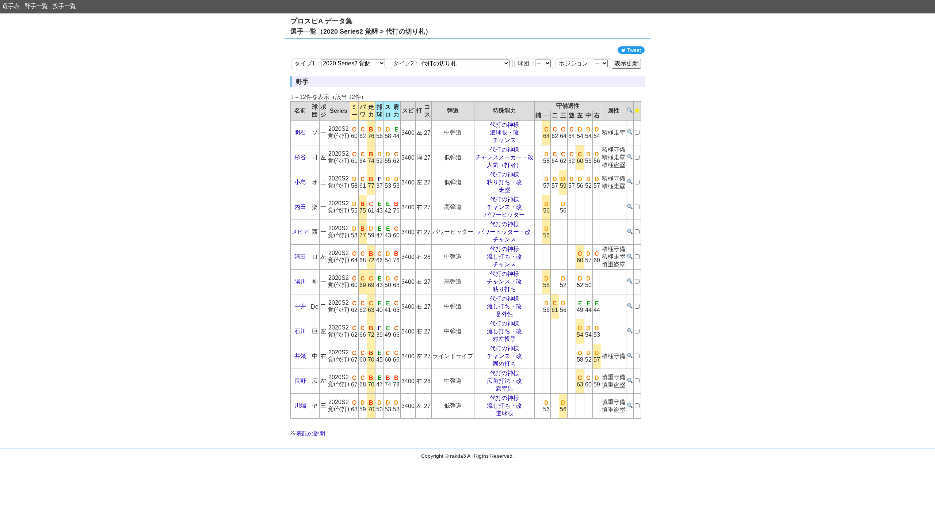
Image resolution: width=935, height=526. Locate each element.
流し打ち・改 (504, 257)
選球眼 (504, 413)
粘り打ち (504, 289)
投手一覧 (64, 6)
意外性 (504, 314)
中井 (300, 306)
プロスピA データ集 (321, 21)
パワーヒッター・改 (504, 232)
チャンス (504, 140)
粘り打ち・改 (504, 182)
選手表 (11, 6)
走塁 (504, 190)
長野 (300, 381)
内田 (300, 207)
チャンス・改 (504, 207)
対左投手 (504, 339)
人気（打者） (504, 165)
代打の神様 (504, 125)
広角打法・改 (504, 381)
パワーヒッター (504, 214)
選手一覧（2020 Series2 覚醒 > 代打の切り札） (361, 31)
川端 (300, 406)
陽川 (300, 281)
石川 (300, 331)
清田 (300, 257)
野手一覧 (36, 6)
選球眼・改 (504, 132)
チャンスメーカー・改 (504, 157)
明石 (300, 132)
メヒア (300, 232)
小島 (300, 182)
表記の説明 (310, 433)
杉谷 (300, 157)
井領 (300, 356)
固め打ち (504, 364)
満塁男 (504, 388)
